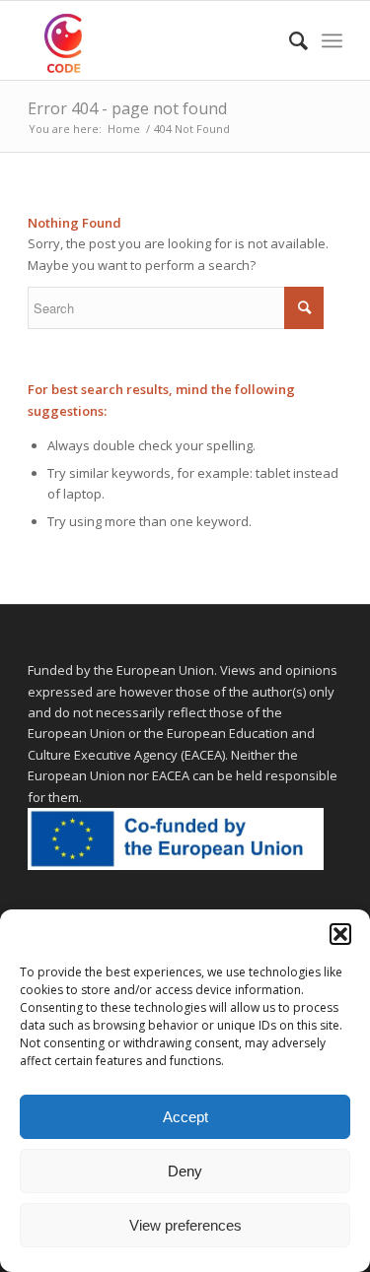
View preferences (185, 1225)
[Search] (288, 40)
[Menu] (332, 40)
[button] (340, 934)
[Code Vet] (153, 40)
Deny (185, 1171)
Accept (185, 1116)
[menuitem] (288, 40)
